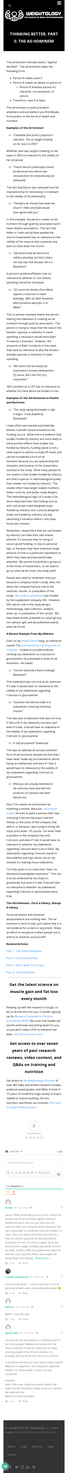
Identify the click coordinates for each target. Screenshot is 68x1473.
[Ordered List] (24, 1173)
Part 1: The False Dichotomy (24, 951)
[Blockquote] (32, 1173)
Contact (11, 1454)
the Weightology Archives (39, 1080)
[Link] (40, 1173)
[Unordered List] (28, 1173)
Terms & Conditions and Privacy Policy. (35, 1432)
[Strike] (20, 1173)
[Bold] (8, 1173)
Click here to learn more (28, 1034)
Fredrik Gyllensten (17, 1276)
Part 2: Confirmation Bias (22, 958)
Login (59, 1151)
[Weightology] (34, 22)
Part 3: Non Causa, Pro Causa (24, 965)
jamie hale (12, 1332)
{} (44, 1172)
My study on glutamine (29, 595)
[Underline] (16, 1173)
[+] (48, 1172)
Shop (50, 1446)
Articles (11, 1446)
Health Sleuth (29, 641)
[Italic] (12, 1173)
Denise (9, 1306)
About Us (37, 1446)
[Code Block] (36, 1173)
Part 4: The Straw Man (20, 972)
